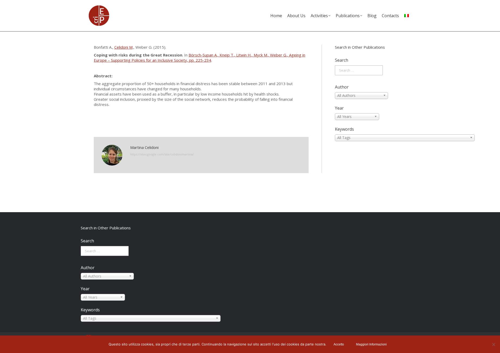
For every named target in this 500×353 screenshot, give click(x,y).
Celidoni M (123, 47)
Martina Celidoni (144, 147)
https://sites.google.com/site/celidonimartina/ (162, 154)
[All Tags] (370, 137)
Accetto (339, 344)
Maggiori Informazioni (371, 344)
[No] (493, 344)
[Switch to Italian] (406, 15)
